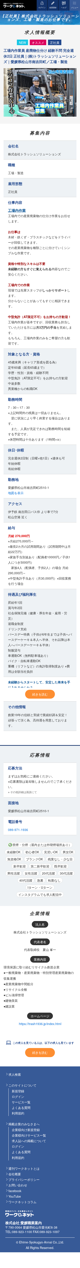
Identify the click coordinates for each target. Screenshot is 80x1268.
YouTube (14, 1196)
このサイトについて (22, 1085)
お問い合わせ (17, 1185)
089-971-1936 (18, 829)
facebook (14, 1191)
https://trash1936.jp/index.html (40, 1023)
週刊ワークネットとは (24, 1168)
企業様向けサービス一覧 (29, 1135)
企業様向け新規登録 (26, 1129)
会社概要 (14, 1174)
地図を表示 (16, 493)
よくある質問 (21, 1107)
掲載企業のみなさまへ (24, 1124)
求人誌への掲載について (29, 1141)
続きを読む (40, 694)
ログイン (18, 1096)
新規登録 (18, 1091)
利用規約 (18, 1113)
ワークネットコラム (22, 1202)
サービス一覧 (21, 1102)
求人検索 (14, 1074)
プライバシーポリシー (24, 1179)
